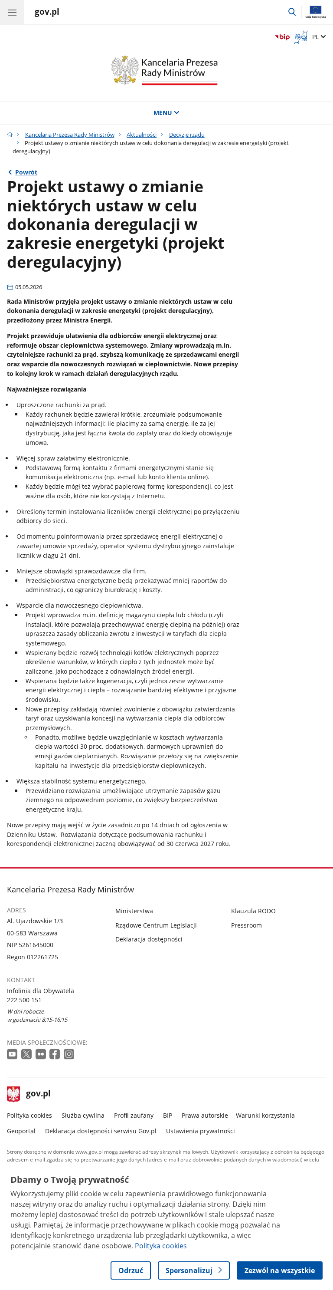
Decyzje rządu (187, 134)
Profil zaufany (133, 1115)
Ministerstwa (134, 911)
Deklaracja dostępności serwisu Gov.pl (101, 1131)
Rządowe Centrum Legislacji (156, 925)
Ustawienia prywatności (200, 1131)
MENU (162, 113)
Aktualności (142, 134)
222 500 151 (24, 1000)
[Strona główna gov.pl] (10, 134)
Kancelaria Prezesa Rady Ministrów (69, 134)
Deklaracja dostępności (149, 939)
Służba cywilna (83, 1115)
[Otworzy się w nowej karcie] (13, 1054)
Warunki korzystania (265, 1115)
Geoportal (21, 1131)
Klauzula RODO (253, 911)
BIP (167, 1115)
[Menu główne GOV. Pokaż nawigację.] (12, 12)
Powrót (26, 172)
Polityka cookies (29, 1115)
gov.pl (38, 1094)
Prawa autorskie (205, 1115)
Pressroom (246, 925)
